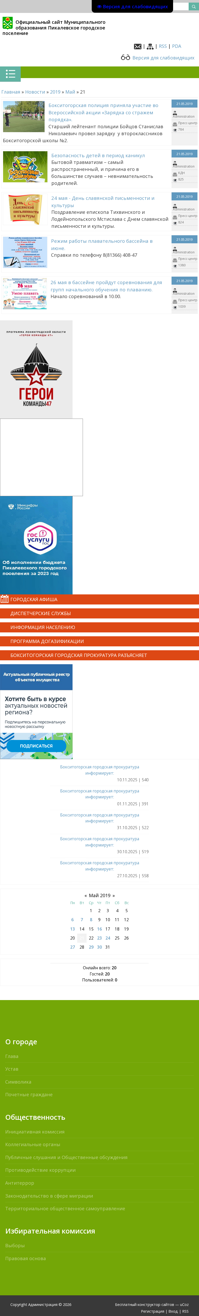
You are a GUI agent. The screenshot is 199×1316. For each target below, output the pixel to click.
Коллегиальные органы (32, 1144)
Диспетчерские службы (40, 613)
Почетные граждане (29, 1094)
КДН (181, 173)
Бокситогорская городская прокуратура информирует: (99, 770)
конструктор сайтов (156, 1304)
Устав (11, 1069)
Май (70, 92)
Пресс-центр (187, 123)
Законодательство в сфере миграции (49, 1196)
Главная (10, 92)
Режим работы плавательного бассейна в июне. (102, 244)
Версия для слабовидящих (162, 58)
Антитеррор (19, 1183)
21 (82, 938)
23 (99, 938)
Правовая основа (25, 1258)
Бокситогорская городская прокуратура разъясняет (78, 655)
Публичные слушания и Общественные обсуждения (66, 1157)
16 (99, 929)
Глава (11, 1056)
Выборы (15, 1245)
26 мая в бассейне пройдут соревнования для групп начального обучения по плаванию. (106, 286)
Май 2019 (99, 895)
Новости (35, 92)
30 (99, 947)
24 (107, 938)
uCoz (184, 1304)
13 (72, 929)
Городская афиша (33, 599)
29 (91, 947)
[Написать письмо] (137, 46)
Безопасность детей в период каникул (98, 155)
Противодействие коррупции (40, 1170)
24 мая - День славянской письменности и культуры (102, 201)
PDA (176, 46)
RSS (163, 46)
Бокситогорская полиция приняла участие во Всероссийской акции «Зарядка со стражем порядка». (103, 112)
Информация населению (42, 627)
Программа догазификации (47, 641)
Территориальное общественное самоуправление (65, 1208)
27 (72, 947)
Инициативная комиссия (35, 1132)
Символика (18, 1082)
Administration (184, 116)
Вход (173, 1311)
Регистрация (152, 1311)
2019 (55, 92)
